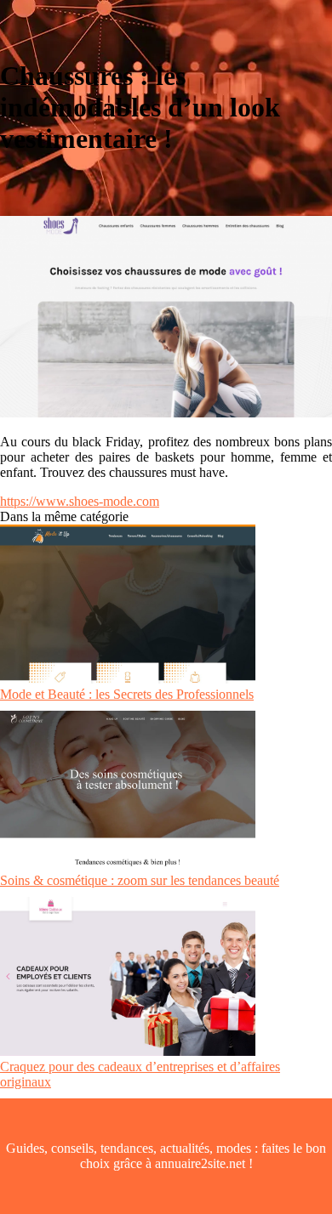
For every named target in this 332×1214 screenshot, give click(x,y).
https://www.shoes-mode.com (79, 501)
